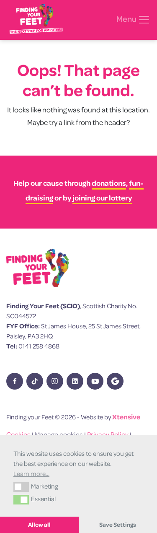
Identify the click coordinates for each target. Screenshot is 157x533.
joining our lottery (102, 197)
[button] (21, 486)
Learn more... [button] (31, 473)
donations (109, 183)
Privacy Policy (108, 434)
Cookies (18, 434)
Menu (127, 18)
